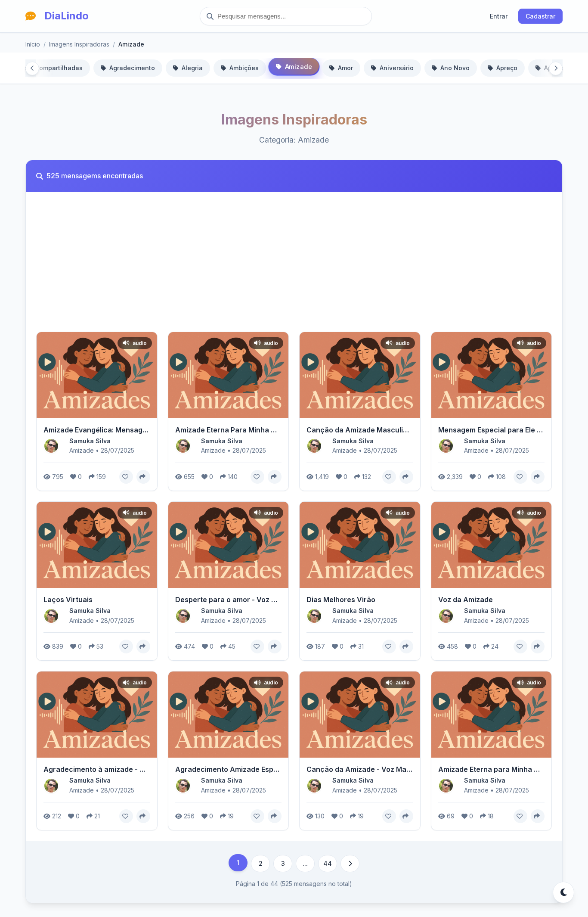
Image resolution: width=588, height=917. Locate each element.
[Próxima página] (349, 863)
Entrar (499, 16)
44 (327, 863)
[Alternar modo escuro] (563, 892)
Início (32, 44)
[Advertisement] (294, 267)
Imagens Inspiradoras (79, 44)
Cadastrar (540, 16)
